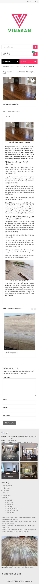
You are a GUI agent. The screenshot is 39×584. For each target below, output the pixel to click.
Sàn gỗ (11, 567)
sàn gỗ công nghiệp (25, 289)
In (5, 111)
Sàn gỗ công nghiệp (27, 567)
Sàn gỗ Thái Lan (16, 66)
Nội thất (9, 500)
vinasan (9, 72)
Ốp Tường (10, 502)
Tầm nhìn (6, 488)
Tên (4, 399)
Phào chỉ (10, 504)
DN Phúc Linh (7, 485)
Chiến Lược (7, 495)
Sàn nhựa (10, 512)
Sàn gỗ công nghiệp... (11, 352)
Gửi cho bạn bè (15, 111)
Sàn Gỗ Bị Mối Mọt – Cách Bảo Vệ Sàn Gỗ (15, 531)
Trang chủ (6, 66)
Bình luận (6, 377)
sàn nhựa (13, 213)
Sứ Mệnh (6, 490)
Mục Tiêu (6, 493)
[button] (33, 80)
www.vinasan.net (10, 293)
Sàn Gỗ (9, 506)
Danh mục (24, 61)
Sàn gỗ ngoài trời (12, 508)
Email (5, 407)
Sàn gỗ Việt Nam (12, 510)
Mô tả (8, 116)
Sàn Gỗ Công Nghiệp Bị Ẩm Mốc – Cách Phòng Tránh (19, 529)
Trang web (6, 415)
